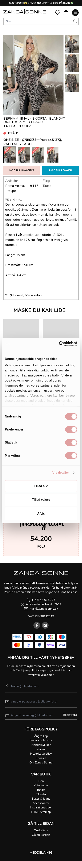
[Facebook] (36, 625)
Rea (41, 781)
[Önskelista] (57, 12)
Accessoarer (41, 803)
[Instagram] (45, 625)
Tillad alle (41, 486)
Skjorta (41, 794)
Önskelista (41, 830)
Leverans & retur (41, 740)
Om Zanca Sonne (41, 763)
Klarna (41, 749)
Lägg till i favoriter (21, 170)
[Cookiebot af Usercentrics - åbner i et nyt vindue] (59, 344)
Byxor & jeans (41, 799)
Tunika (41, 790)
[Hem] (24, 11)
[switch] (71, 429)
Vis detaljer (60, 472)
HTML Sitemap (41, 812)
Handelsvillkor (41, 745)
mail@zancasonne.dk (44, 609)
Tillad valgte (41, 499)
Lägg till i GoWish (60, 170)
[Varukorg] (66, 12)
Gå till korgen (41, 835)
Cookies (41, 758)
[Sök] (75, 21)
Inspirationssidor (41, 807)
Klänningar (41, 785)
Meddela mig (41, 852)
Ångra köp (41, 736)
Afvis (41, 513)
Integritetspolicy (41, 754)
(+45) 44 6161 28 (43, 600)
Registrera (70, 715)
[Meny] (75, 12)
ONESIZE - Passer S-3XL (42, 139)
